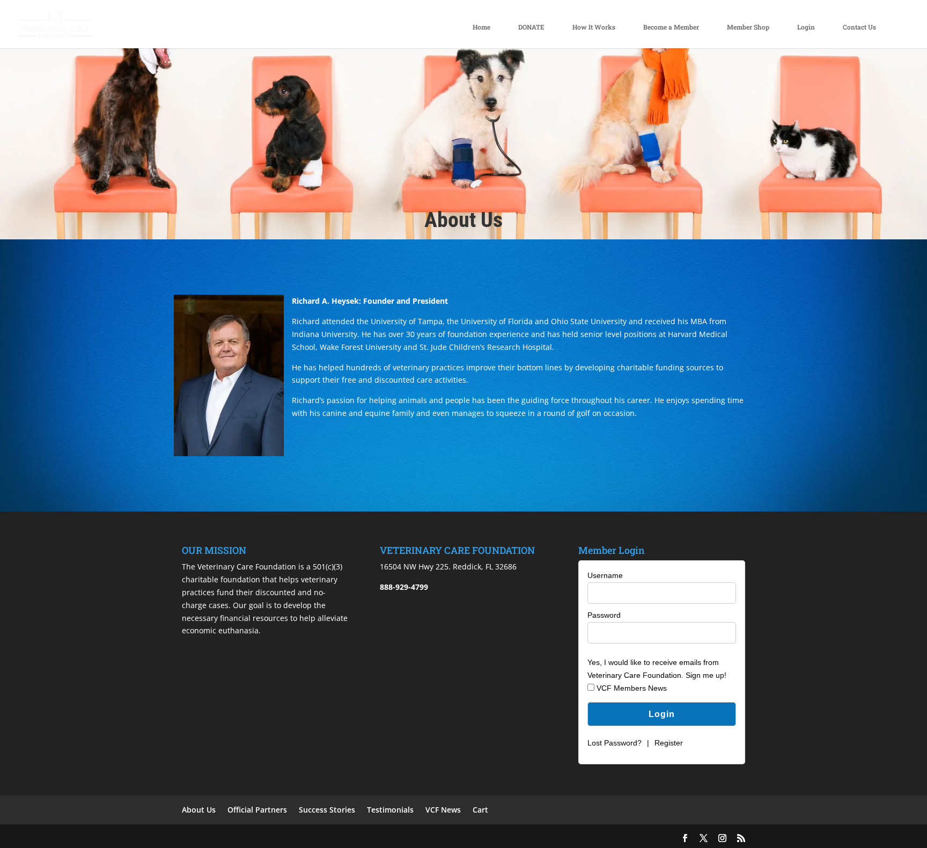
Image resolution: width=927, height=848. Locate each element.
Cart (480, 810)
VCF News (443, 810)
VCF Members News (630, 688)
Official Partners (257, 810)
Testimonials (390, 810)
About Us (199, 810)
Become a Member (671, 27)
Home (481, 27)
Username (605, 575)
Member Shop (748, 27)
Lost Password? (614, 743)
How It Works (593, 27)
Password (604, 615)
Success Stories (327, 810)
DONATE (531, 27)
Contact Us (859, 27)
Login (806, 27)
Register (668, 743)
